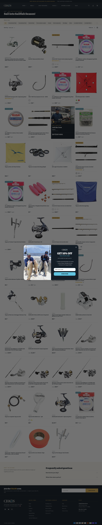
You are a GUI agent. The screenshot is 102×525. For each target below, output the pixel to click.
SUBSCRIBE (64, 274)
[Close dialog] (76, 247)
